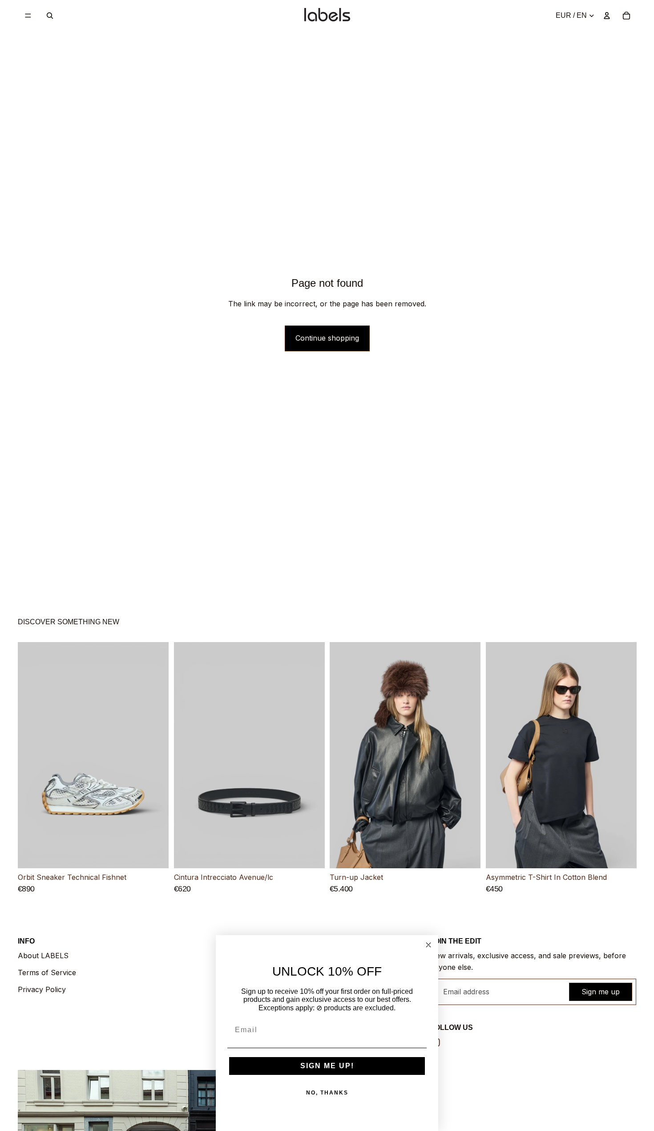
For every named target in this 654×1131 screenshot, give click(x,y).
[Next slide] (155, 755)
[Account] (607, 15)
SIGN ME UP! (327, 1066)
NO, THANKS (327, 1093)
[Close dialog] (428, 945)
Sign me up (600, 991)
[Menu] (28, 15)
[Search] (50, 15)
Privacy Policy (42, 989)
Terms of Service (47, 972)
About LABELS (43, 955)
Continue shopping (327, 338)
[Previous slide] (31, 755)
